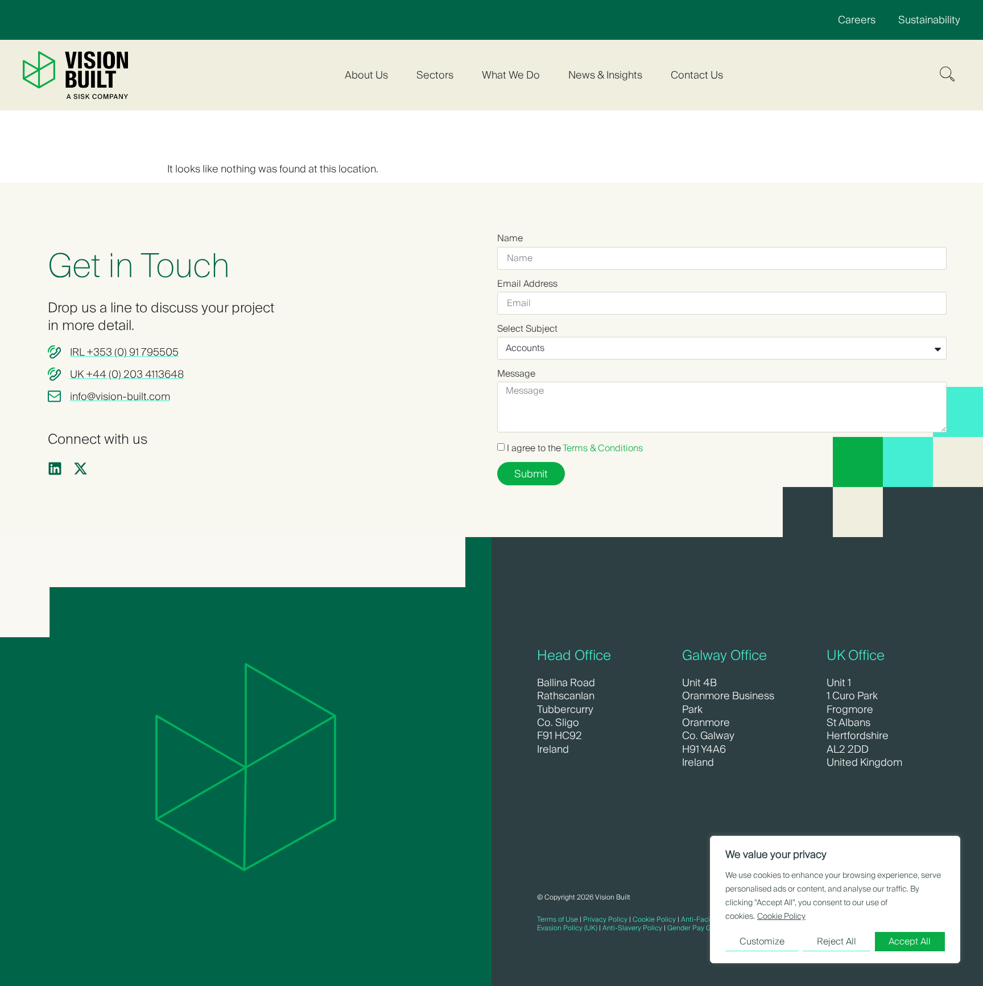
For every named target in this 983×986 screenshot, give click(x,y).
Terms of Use (557, 919)
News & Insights (605, 74)
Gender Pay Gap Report (704, 927)
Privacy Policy (605, 919)
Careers (856, 19)
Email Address (527, 284)
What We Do (511, 74)
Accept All (910, 941)
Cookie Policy (781, 916)
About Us (366, 74)
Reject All (836, 941)
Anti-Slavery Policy (632, 927)
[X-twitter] (80, 468)
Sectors (434, 74)
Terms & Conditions (603, 448)
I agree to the (575, 448)
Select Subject (527, 329)
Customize (762, 941)
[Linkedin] (55, 468)
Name (510, 238)
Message (516, 373)
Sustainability (929, 19)
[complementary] (835, 899)
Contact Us (697, 74)
